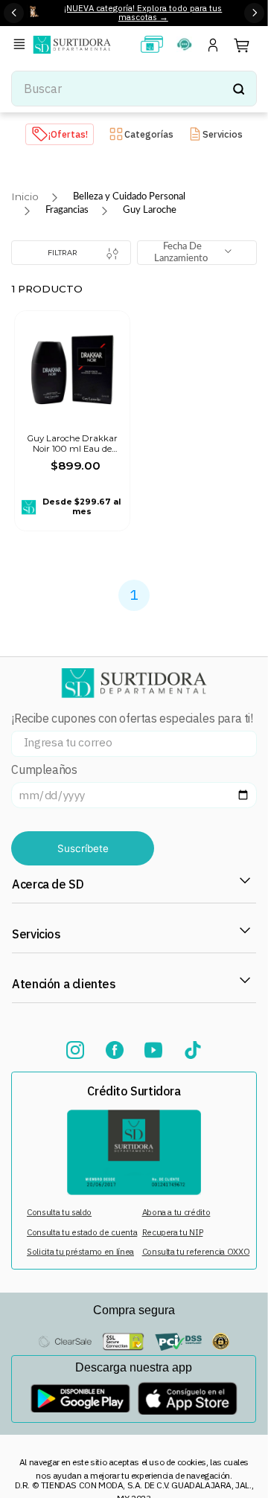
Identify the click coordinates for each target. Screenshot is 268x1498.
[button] (21, 45)
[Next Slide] (254, 13)
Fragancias (67, 210)
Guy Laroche (149, 210)
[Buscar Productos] (238, 88)
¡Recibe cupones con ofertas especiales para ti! (131, 718)
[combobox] (133, 88)
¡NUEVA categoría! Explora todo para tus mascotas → (143, 12)
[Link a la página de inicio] (25, 197)
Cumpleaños (44, 770)
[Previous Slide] (14, 13)
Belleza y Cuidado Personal (129, 196)
